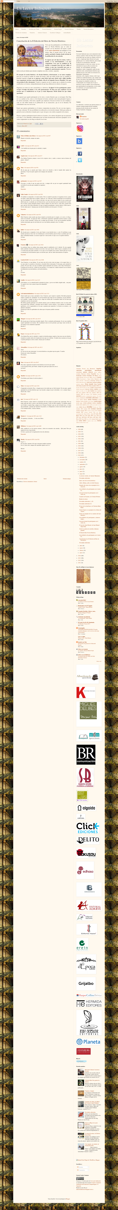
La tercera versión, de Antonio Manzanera (89, 476)
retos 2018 (96, 415)
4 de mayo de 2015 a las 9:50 (35, 194)
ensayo (85, 382)
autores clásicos (88, 372)
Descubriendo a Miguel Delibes (87, 379)
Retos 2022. (98, 417)
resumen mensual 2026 (89, 412)
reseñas (89, 406)
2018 (79, 448)
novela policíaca (87, 403)
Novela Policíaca (69, 29)
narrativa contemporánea (87, 396)
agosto (81, 466)
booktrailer (79, 375)
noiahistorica (83, 398)
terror (95, 420)
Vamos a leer (85, 422)
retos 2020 (81, 417)
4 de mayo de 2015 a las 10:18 (35, 245)
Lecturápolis (81, 628)
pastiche (87, 404)
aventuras (78, 374)
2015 (79, 455)
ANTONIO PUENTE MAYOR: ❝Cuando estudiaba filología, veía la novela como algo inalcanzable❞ (88, 631)
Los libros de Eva (83, 391)
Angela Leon (24, 156)
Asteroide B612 (82, 600)
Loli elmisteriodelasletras (27, 293)
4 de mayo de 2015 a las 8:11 (32, 146)
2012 (79, 560)
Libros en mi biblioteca (84, 655)
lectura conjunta (94, 389)
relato (77, 407)
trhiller (77, 422)
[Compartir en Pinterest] (42, 124)
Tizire (22, 386)
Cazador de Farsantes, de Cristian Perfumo (89, 496)
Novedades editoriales (84, 478)
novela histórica (92, 399)
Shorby (23, 439)
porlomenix (24, 181)
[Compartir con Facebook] (41, 124)
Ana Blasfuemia (91, 368)
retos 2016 (85, 415)
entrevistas (89, 382)
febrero (82, 550)
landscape (87, 389)
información (82, 389)
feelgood (96, 387)
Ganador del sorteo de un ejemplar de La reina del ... (89, 485)
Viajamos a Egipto (89, 1091)
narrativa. (94, 396)
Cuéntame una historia (84, 617)
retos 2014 (98, 414)
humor (100, 387)
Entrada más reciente (22, 478)
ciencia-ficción (86, 377)
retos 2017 (90, 415)
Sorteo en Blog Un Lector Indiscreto (91, 1123)
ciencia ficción (79, 377)
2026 (79, 429)
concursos (94, 377)
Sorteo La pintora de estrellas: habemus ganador (89, 529)
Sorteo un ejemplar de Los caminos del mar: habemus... (90, 514)
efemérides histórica (95, 380)
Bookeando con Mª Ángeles (85, 606)
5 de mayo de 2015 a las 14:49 (33, 426)
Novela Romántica (89, 29)
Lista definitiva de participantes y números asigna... (89, 518)
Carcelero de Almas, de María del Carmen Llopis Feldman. (92, 1102)
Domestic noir (98, 379)
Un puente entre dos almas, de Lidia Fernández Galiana (86, 656)
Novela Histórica (46, 29)
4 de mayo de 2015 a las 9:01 (31, 167)
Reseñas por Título (34, 29)
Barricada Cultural (85, 374)
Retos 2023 (78, 419)
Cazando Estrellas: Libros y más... (87, 611)
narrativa (78, 396)
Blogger (68, 1199)
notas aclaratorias (54, 50)
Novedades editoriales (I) (85, 503)
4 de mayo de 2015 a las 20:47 (31, 362)
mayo (81, 474)
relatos (80, 407)
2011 (79, 562)
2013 (79, 558)
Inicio (17, 29)
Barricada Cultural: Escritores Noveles (92, 1070)
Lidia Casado (24, 194)
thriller (99, 421)
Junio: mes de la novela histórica (87, 480)
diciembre (82, 457)
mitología (99, 394)
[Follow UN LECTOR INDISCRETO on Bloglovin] (81, 1062)
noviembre (82, 459)
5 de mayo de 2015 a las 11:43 (34, 416)
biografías (93, 374)
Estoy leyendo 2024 (94, 386)
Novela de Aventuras (21, 32)
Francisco (23, 245)
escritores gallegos (96, 382)
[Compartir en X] (39, 124)
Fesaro (22, 334)
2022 (79, 439)
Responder (23, 140)
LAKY (22, 146)
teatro (92, 420)
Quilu (22, 230)
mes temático (91, 391)
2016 (79, 453)
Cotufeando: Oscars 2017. (84, 624)
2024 (79, 434)
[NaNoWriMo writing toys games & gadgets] (88, 315)
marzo (81, 548)
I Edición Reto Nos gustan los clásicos (92, 1081)
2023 (79, 436)
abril (81, 545)
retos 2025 (89, 419)
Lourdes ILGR (24, 260)
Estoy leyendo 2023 (84, 386)
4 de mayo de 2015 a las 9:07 (34, 181)
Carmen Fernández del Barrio (90, 375)
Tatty (22, 167)
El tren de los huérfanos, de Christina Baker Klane (90, 506)
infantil (77, 389)
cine (91, 377)
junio (81, 471)
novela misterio (91, 401)
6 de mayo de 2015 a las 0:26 (32, 439)
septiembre (82, 464)
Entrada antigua (67, 478)
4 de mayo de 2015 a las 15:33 (41, 293)
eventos (92, 387)
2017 (79, 450)
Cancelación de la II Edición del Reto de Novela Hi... (89, 539)
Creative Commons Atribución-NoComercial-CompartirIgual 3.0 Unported (88, 1184)
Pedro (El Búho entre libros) (28, 136)
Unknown (23, 214)
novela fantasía (83, 399)
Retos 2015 (24, 126)
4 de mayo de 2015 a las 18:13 (35, 347)
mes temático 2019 (84, 392)
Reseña (84, 407)
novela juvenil (84, 401)
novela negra (97, 401)
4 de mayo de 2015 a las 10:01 (31, 229)
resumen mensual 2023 (81, 410)
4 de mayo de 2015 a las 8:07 (43, 136)
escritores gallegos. (80, 384)
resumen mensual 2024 (92, 410)
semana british (95, 419)
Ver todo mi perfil (84, 119)
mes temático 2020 (94, 392)
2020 (79, 443)
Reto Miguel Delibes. (86, 414)
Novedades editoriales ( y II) (86, 501)
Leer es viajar (81, 636)
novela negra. (79, 403)
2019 (79, 446)
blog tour (99, 374)
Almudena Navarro (81, 368)
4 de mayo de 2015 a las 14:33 (32, 280)
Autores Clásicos (42, 32)
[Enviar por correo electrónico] (36, 124)
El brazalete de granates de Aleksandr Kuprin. (87, 644)
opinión (84, 405)
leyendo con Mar (82, 642)
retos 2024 (84, 419)
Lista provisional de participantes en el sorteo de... (88, 493)
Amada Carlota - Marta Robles (85, 607)
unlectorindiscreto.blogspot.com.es (84, 1189)
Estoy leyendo (89, 384)
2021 (79, 441)
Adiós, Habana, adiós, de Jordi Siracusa (89, 483)
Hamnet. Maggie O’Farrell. (84, 612)
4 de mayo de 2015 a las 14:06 (36, 260)
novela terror (79, 405)
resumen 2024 (79, 409)
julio (81, 469)
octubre (82, 462)
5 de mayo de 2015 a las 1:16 (30, 399)
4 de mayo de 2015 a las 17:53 (32, 334)
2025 (79, 431)
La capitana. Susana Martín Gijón (86, 650)
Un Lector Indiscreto (34, 8)
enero (81, 552)
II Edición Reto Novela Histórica (87, 532)
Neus (22, 362)
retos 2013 (93, 414)
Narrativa (32, 32)
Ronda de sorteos (83, 499)
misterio (95, 394)
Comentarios (81, 1170)
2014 (79, 555)
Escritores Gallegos (55, 32)
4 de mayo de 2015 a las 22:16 (31, 386)
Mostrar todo (99, 661)
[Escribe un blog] (37, 124)
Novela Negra (58, 29)
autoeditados (79, 372)
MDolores (23, 426)
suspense (89, 420)
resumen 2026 (87, 409)
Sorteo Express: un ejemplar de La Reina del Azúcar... (90, 510)
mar (22, 399)
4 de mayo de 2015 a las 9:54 (33, 214)
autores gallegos (97, 372)
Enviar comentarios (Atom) (30, 481)
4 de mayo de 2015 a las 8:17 (35, 156)
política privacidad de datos (95, 404)
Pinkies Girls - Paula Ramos (84, 638)
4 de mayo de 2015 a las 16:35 (33, 318)
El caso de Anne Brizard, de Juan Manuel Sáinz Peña (89, 525)
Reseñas (24, 29)
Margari (23, 319)
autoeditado (98, 370)
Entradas (80, 1167)
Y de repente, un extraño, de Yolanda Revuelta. (92, 1144)
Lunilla (23, 280)
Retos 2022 (92, 417)
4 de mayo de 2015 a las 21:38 (32, 376)
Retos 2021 (87, 417)
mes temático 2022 (88, 394)
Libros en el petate (83, 649)
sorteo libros (82, 421)
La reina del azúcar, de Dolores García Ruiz (92, 1134)
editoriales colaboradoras (84, 380)
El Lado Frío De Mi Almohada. (86, 622)
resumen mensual (96, 409)
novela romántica (97, 403)
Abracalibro (24, 347)
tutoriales (81, 422)
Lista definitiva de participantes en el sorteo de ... (90, 489)
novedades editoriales (92, 398)
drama (77, 380)
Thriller (79, 29)
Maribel (23, 376)
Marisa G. (23, 416)
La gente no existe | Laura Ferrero (86, 601)
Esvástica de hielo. (86, 387)
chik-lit (100, 375)
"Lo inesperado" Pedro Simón (85, 618)
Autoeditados (67, 32)
